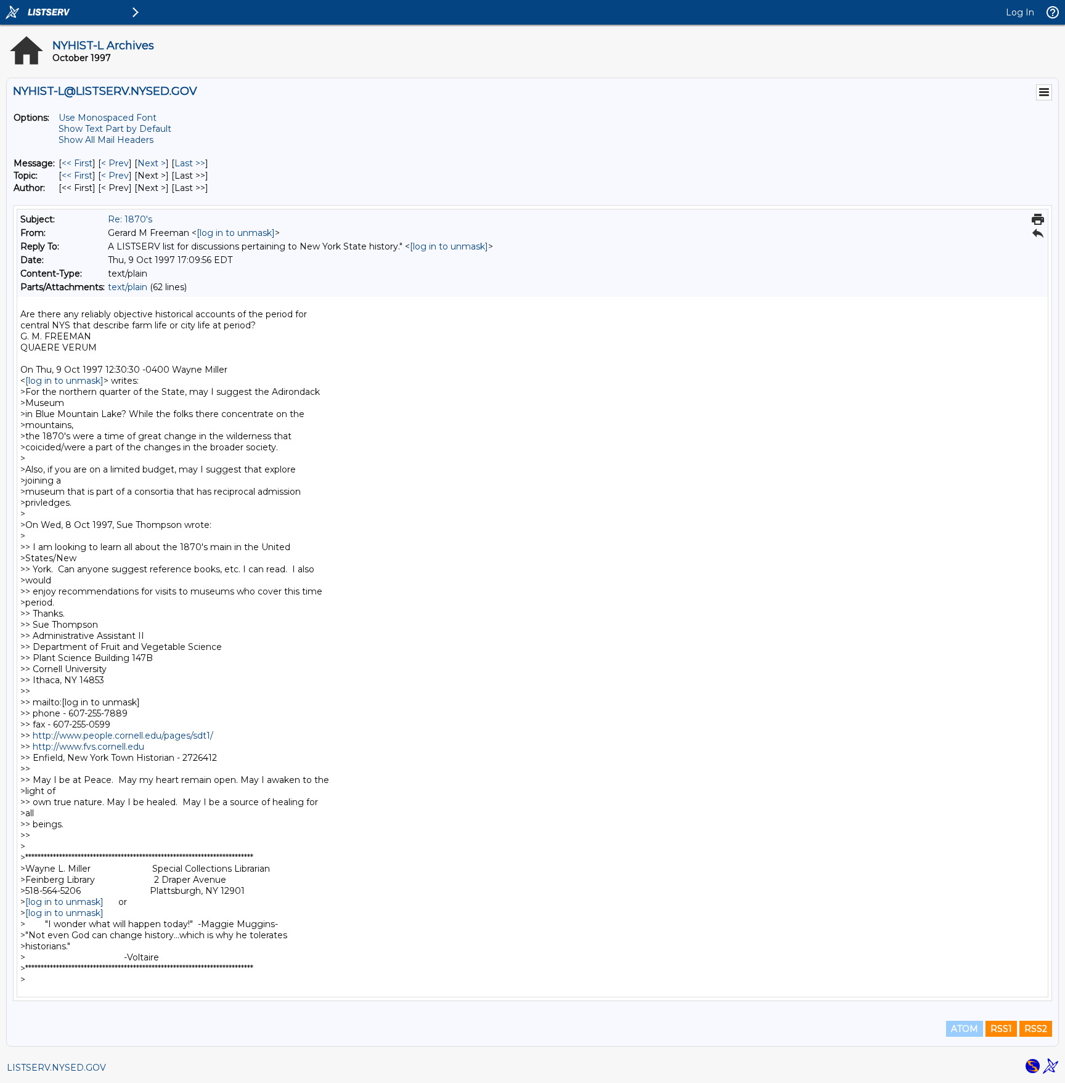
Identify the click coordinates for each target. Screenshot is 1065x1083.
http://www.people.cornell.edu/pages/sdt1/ (123, 735)
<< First (77, 163)
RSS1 (1001, 1028)
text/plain (127, 287)
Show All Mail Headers (106, 139)
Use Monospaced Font (108, 117)
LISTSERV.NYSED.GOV (56, 1067)
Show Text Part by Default (115, 128)
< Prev (115, 163)
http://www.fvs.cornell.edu (88, 746)
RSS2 (1035, 1028)
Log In (1020, 12)
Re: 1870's (130, 219)
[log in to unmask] (236, 232)
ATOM (964, 1028)
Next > (151, 163)
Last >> (189, 163)
